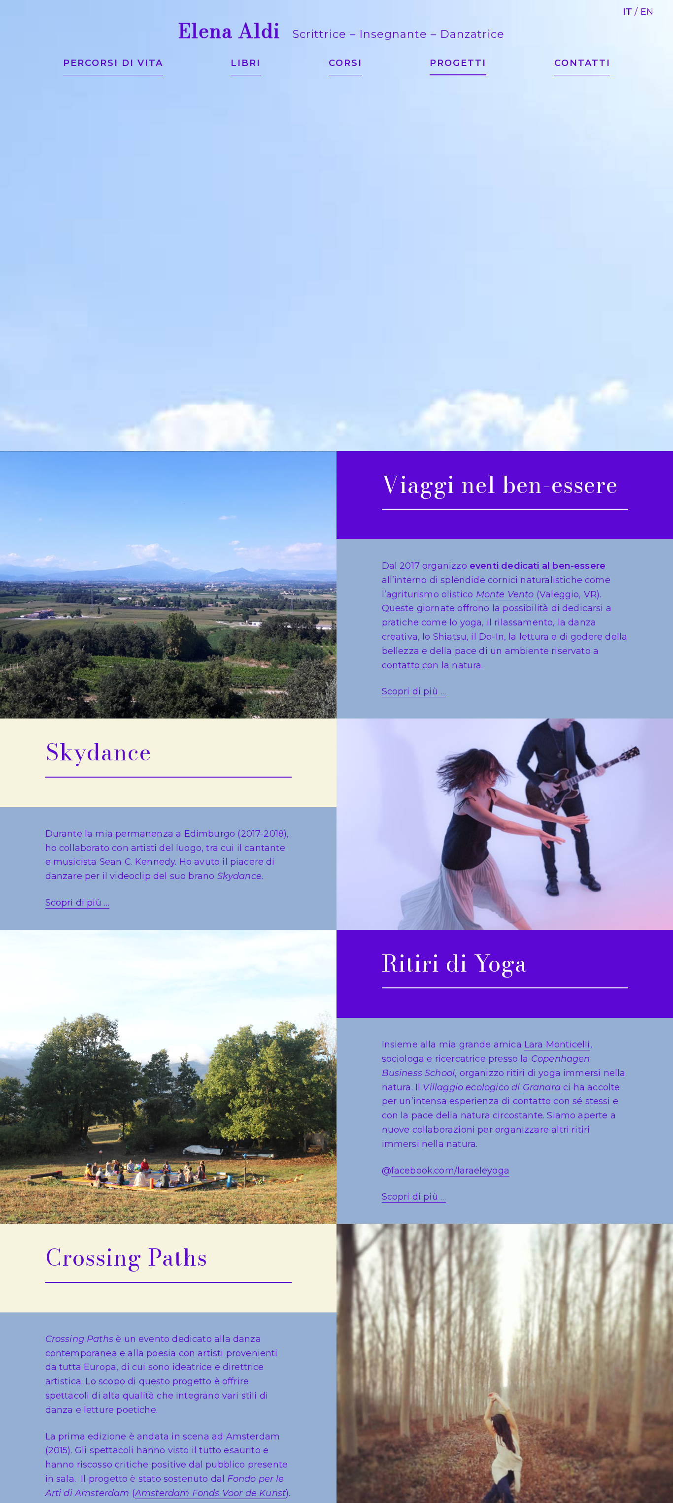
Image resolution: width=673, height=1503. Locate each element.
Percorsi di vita (113, 63)
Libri (246, 63)
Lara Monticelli (557, 1044)
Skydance (98, 752)
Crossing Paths (126, 1257)
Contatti (582, 63)
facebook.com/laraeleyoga (450, 1170)
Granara (542, 1087)
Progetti (458, 63)
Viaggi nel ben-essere (500, 484)
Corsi (345, 63)
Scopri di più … (414, 691)
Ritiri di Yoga (454, 963)
